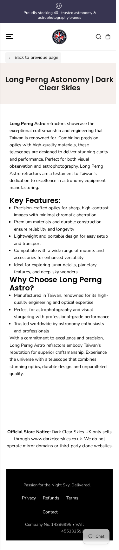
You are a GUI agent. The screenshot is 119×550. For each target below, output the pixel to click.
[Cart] (108, 36)
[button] (10, 36)
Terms (72, 498)
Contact (50, 512)
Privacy (29, 498)
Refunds (51, 498)
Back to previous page (33, 57)
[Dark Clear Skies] (60, 37)
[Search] (98, 36)
